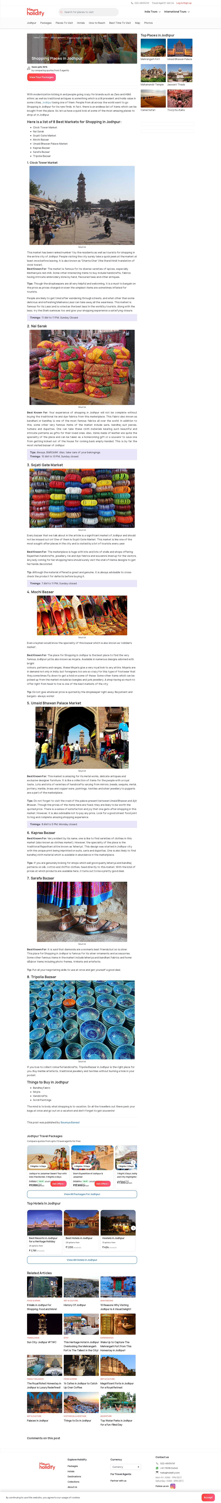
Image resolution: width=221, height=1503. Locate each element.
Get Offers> (58, 1183)
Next (133, 1163)
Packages (46, 23)
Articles (44, 37)
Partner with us (118, 1480)
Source (82, 247)
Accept (208, 1497)
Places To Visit (64, 23)
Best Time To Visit (120, 23)
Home (36, 37)
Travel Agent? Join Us (163, 3)
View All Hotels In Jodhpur (82, 1260)
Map (137, 23)
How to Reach (97, 23)
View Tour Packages (41, 77)
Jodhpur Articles (57, 37)
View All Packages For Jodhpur (82, 1194)
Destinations (74, 1476)
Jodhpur (31, 23)
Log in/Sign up (184, 3)
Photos (148, 23)
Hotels (81, 23)
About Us (72, 1486)
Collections (73, 1481)
